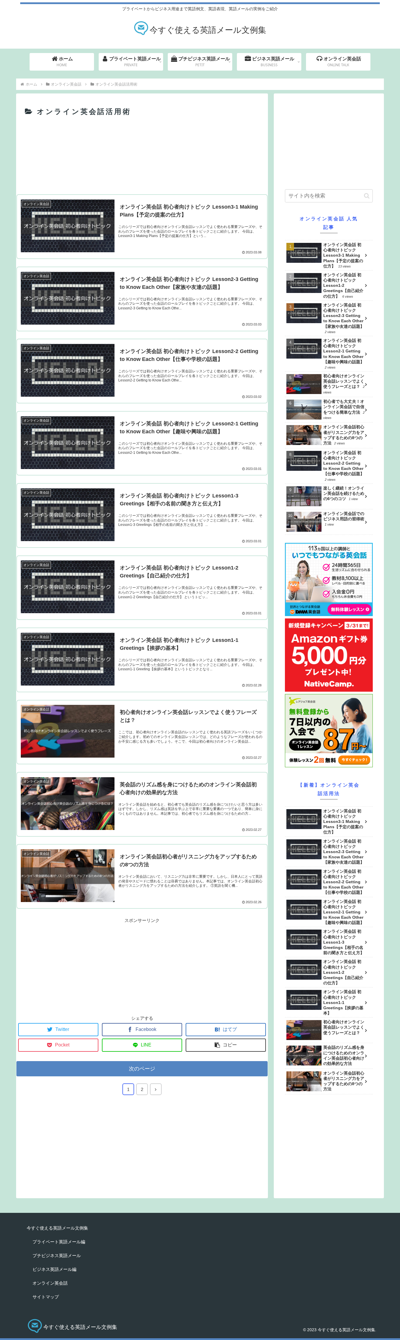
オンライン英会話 (50, 1283)
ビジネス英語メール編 (54, 1269)
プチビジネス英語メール (57, 1255)
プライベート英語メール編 (59, 1241)
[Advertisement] (142, 173)
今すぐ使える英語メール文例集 (57, 1227)
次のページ (142, 1069)
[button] (367, 195)
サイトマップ (46, 1296)
